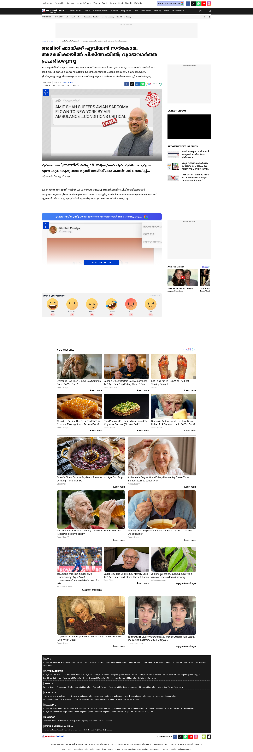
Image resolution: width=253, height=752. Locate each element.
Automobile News (66, 721)
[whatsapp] (198, 3)
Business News (49, 721)
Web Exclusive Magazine (100, 712)
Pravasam (146, 10)
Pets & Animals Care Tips (87, 699)
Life (136, 10)
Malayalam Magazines (52, 708)
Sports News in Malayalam (54, 687)
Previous (205, 16)
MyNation (138, 3)
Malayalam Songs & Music (84, 678)
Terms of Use (81, 744)
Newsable (59, 3)
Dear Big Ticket (105, 730)
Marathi (128, 3)
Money (157, 10)
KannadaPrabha (84, 3)
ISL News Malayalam (128, 687)
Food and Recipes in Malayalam (109, 696)
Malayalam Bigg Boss (193, 675)
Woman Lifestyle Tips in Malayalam (58, 699)
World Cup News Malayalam (170, 687)
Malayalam (48, 3)
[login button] (201, 11)
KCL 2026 (59, 17)
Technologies (81, 721)
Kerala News (134, 662)
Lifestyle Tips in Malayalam (82, 696)
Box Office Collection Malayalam (57, 678)
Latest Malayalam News (94, 662)
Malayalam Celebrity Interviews (142, 678)
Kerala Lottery (107, 17)
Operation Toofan (91, 17)
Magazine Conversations (166, 708)
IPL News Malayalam (148, 687)
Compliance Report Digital (180, 744)
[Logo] (54, 11)
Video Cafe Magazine (144, 712)
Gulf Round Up (90, 730)
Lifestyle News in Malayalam (55, 696)
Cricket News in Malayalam (80, 687)
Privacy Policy (95, 744)
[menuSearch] (210, 11)
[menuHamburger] (205, 11)
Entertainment (100, 10)
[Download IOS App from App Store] (209, 737)
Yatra (166, 10)
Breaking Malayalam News (70, 662)
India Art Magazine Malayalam (104, 708)
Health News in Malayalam (136, 696)
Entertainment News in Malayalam (77, 675)
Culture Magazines (186, 708)
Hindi (120, 3)
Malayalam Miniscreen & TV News (112, 678)
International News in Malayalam (168, 662)
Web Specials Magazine (122, 712)
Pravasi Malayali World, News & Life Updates (62, 730)
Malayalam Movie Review (126, 675)
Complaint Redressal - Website (129, 744)
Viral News (47, 666)
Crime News (147, 662)
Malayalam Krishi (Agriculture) (76, 708)
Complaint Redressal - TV (155, 744)
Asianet (53, 736)
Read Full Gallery (101, 263)
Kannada (70, 3)
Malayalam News (50, 662)
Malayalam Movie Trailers (150, 675)
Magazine (126, 10)
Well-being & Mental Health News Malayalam (119, 699)
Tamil (104, 3)
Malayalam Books (126, 708)
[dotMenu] (189, 11)
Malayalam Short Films (104, 675)
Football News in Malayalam (105, 687)
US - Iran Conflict (73, 17)
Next (209, 16)
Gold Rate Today (123, 17)
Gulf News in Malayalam (194, 662)
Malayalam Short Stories (54, 712)
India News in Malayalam (117, 662)
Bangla (113, 3)
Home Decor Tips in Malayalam (162, 696)
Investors (198, 744)
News (87, 10)
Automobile (178, 10)
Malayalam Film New (52, 675)
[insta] (209, 3)
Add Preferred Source (169, 3)
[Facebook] (188, 3)
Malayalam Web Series (173, 675)
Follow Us (156, 84)
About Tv (70, 744)
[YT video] (203, 3)
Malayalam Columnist (144, 708)
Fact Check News (96, 721)
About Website (58, 744)
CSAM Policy (107, 744)
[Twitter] (193, 3)
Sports (114, 10)
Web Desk (68, 82)
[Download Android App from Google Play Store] (203, 737)
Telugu (96, 3)
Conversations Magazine (77, 712)
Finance (108, 721)
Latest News (75, 10)
